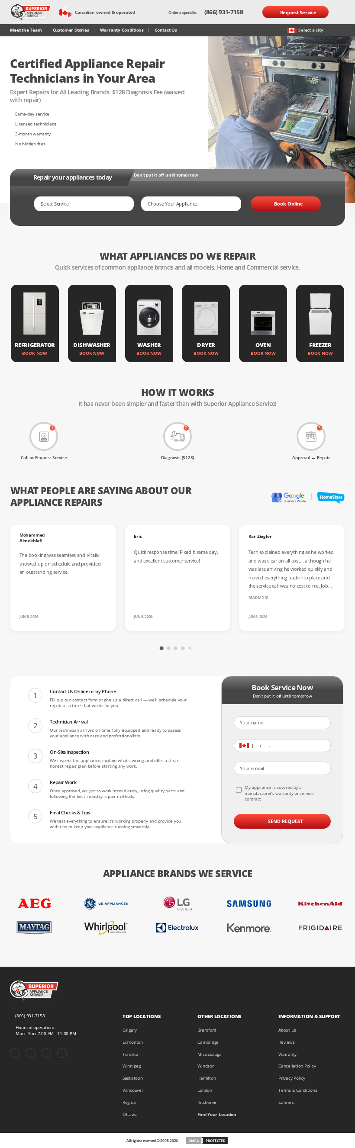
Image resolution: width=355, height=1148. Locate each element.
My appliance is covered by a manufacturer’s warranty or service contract (279, 793)
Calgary (130, 1030)
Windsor (205, 1066)
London (204, 1090)
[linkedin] (62, 1053)
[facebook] (14, 1053)
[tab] (161, 648)
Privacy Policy (291, 1078)
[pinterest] (30, 1053)
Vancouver (133, 1090)
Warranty (287, 1054)
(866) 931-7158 (223, 12)
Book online (288, 203)
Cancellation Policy (297, 1066)
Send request (285, 821)
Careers (286, 1102)
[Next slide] (254, 647)
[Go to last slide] (100, 647)
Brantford (206, 1030)
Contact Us (166, 30)
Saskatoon (133, 1078)
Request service (298, 12)
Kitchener (206, 1102)
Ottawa (130, 1114)
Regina (129, 1102)
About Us (287, 1030)
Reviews (286, 1042)
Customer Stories (71, 30)
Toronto (130, 1054)
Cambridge (208, 1042)
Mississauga (209, 1054)
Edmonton (133, 1042)
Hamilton (206, 1078)
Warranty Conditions (122, 30)
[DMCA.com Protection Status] (207, 1140)
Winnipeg (132, 1066)
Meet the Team (26, 30)
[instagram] (46, 1053)
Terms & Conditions (297, 1090)
